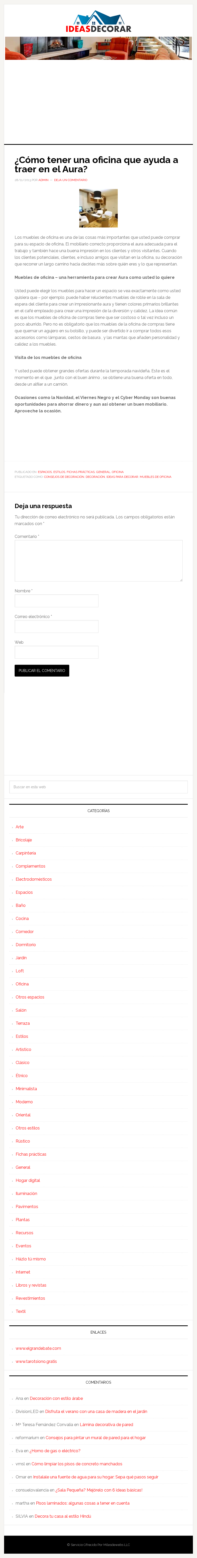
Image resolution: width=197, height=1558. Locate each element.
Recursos (24, 1232)
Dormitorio (26, 944)
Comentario (27, 536)
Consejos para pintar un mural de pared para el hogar (96, 1437)
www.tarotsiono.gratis (36, 1361)
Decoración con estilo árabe (56, 1398)
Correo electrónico (33, 616)
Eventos (23, 1245)
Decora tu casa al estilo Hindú (63, 1516)
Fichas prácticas (81, 472)
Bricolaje (24, 840)
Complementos (30, 866)
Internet (23, 1272)
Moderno (24, 1101)
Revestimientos (30, 1298)
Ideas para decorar (122, 477)
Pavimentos (27, 1206)
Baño (21, 905)
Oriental (23, 1115)
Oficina (118, 472)
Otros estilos (28, 1128)
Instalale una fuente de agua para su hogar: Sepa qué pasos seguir (95, 1477)
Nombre (24, 590)
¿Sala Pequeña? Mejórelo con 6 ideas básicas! (98, 1490)
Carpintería (26, 853)
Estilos (59, 472)
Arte (20, 826)
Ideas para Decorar (98, 21)
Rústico (23, 1141)
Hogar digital (28, 1180)
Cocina (22, 918)
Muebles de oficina (155, 477)
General (103, 472)
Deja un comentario (70, 180)
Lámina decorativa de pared (106, 1424)
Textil (21, 1311)
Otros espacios (30, 997)
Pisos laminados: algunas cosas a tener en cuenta (83, 1503)
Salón (21, 1010)
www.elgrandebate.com (38, 1348)
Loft (20, 970)
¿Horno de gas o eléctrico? (55, 1450)
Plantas (23, 1219)
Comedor (25, 931)
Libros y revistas (31, 1285)
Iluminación (26, 1193)
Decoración (95, 477)
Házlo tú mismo (31, 1259)
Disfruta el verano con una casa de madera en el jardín (96, 1411)
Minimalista (26, 1088)
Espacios (45, 472)
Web (19, 642)
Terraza (23, 1023)
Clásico (22, 1062)
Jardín (21, 957)
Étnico (22, 1075)
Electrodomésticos (34, 879)
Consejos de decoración (64, 477)
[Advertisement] (98, 105)
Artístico (23, 1049)
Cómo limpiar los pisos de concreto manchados (77, 1463)
